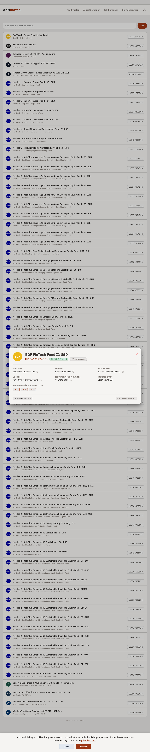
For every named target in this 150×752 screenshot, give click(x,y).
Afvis (66, 747)
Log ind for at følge (126, 399)
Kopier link (80, 359)
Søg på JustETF (24, 399)
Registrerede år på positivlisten (28, 385)
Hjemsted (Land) (105, 377)
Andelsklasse (104, 368)
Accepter (83, 747)
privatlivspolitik (88, 740)
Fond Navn (17, 368)
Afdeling (59, 368)
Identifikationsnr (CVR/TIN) (68, 377)
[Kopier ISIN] (46, 359)
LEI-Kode (16, 377)
